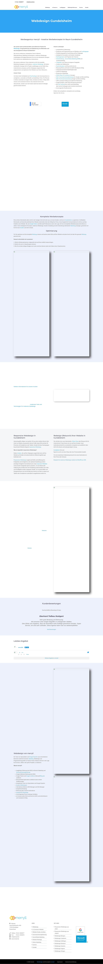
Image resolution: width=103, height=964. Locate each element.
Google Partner (33, 223)
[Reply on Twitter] (19, 655)
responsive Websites (42, 463)
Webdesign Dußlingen (60, 941)
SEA (57, 78)
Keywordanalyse (60, 66)
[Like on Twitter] (24, 655)
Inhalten (19, 453)
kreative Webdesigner (21, 785)
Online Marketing (37, 942)
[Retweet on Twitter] (21, 655)
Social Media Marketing (71, 58)
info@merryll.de (15, 936)
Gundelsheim (68, 220)
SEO (57, 77)
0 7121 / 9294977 (19, 2)
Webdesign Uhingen (60, 951)
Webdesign (47, 7)
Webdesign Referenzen (72, 7)
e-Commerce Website (38, 929)
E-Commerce (66, 75)
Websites (44, 530)
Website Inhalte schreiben (39, 932)
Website (30, 548)
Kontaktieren (57, 450)
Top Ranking (33, 76)
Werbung (34, 234)
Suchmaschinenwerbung (65, 78)
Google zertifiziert (30, 776)
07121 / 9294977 (19, 933)
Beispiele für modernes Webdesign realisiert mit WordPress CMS (70, 460)
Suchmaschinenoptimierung (66, 77)
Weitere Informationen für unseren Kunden (25, 386)
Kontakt (86, 7)
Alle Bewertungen (51, 629)
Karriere (81, 7)
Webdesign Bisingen (60, 935)
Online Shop (59, 75)
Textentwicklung (60, 58)
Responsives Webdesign (20, 460)
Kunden (22, 227)
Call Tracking (61, 84)
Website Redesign (37, 939)
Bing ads (42, 776)
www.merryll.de (15, 938)
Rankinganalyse (60, 57)
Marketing (73, 225)
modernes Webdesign (37, 64)
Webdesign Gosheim (60, 946)
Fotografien (59, 62)
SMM (78, 58)
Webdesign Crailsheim (60, 938)
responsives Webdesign (35, 447)
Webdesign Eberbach (60, 943)
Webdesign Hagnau (60, 948)
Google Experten (33, 756)
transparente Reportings (22, 792)
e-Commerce (54, 7)
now (22, 652)
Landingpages (62, 7)
